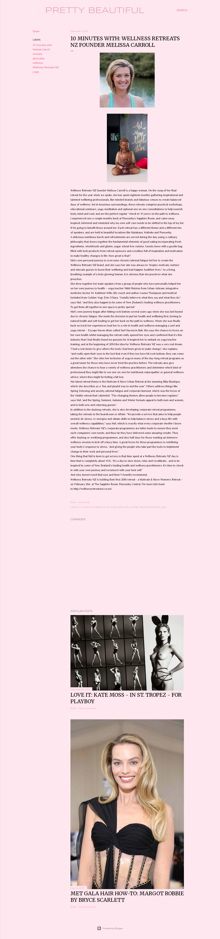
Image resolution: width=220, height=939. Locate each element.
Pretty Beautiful (95, 11)
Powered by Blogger (113, 928)
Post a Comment (87, 708)
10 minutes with (42, 45)
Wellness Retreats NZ (46, 67)
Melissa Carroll (41, 49)
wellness (38, 62)
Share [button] (36, 31)
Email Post (84, 502)
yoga (36, 71)
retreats (37, 54)
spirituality (39, 58)
